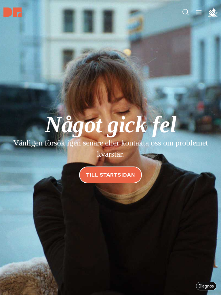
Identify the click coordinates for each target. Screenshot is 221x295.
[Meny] (185, 12)
